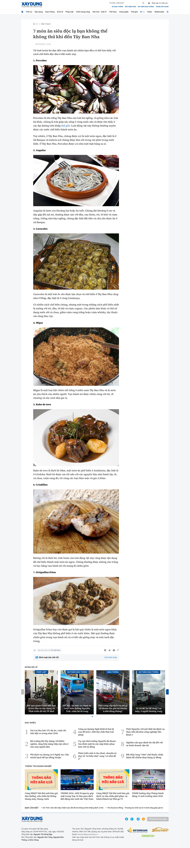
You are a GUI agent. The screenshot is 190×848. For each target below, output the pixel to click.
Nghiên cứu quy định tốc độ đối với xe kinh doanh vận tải (144, 744)
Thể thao (113, 12)
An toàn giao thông (146, 7)
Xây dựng (39, 12)
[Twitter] (109, 650)
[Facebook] (105, 650)
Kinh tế (60, 12)
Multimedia (159, 12)
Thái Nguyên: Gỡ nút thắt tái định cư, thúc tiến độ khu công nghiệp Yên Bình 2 (145, 732)
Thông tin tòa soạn (158, 819)
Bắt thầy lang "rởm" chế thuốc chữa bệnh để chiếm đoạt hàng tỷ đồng (144, 756)
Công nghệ (123, 12)
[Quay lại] (34, 650)
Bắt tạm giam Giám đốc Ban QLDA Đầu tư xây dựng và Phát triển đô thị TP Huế (41, 708)
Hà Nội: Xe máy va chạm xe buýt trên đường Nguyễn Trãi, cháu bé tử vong (77, 708)
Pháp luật (69, 12)
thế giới (65, 125)
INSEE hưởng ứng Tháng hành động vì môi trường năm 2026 (148, 794)
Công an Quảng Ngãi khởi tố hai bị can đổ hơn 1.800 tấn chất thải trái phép (96, 732)
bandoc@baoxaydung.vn (88, 834)
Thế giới (134, 12)
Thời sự (29, 12)
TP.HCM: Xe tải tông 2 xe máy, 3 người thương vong (148, 710)
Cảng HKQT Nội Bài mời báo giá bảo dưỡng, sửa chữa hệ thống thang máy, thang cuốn (41, 796)
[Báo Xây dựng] (31, 4)
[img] (76, 89)
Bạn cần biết (32, 808)
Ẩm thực (46, 24)
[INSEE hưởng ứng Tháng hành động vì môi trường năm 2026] (148, 779)
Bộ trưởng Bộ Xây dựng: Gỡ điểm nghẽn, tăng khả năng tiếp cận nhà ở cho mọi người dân (49, 744)
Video (149, 12)
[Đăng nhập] (149, 3)
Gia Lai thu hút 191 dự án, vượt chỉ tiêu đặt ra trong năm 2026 (48, 732)
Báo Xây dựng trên (44, 650)
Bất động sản (130, 7)
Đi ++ (142, 12)
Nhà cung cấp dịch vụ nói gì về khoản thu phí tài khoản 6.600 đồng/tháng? (112, 708)
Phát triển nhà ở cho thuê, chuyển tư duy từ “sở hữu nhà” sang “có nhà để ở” (97, 756)
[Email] (114, 650)
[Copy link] (118, 650)
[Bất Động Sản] (137, 830)
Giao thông (50, 12)
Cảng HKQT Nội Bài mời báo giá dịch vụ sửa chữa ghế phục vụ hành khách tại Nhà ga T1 (112, 796)
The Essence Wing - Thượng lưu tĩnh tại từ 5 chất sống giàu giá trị (135, 808)
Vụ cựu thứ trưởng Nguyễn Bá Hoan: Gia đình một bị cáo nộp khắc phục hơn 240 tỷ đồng (97, 744)
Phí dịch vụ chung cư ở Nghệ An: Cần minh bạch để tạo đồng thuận (49, 756)
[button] (92, 716)
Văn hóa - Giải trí (99, 12)
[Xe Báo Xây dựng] (160, 829)
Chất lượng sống (83, 12)
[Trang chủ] (22, 12)
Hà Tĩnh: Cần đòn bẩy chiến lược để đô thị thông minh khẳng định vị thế (73, 808)
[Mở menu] (167, 12)
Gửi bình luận (111, 657)
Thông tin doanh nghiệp (38, 766)
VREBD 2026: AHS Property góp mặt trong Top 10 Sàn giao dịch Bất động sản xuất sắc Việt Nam (77, 796)
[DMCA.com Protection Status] (148, 836)
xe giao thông (117, 7)
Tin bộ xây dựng (162, 7)
